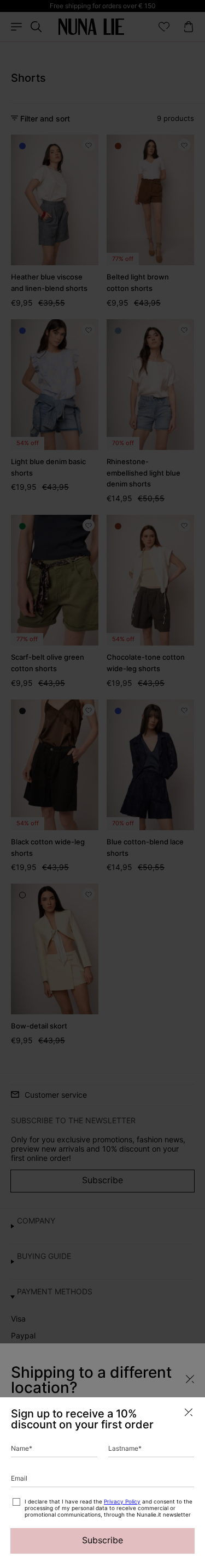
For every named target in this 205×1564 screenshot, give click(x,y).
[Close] (188, 1412)
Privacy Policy (122, 1501)
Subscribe (102, 1540)
